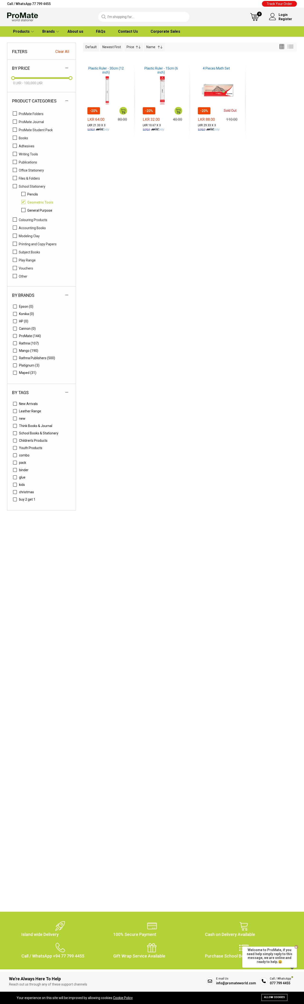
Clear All (62, 51)
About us (75, 31)
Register (285, 19)
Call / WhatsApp (29, 4)
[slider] (13, 78)
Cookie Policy (123, 998)
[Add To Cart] (123, 111)
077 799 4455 (280, 983)
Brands (48, 31)
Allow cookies (274, 997)
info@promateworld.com (236, 983)
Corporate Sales (165, 31)
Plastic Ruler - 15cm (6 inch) (161, 70)
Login (283, 15)
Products (21, 31)
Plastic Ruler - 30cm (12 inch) (106, 70)
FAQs (100, 31)
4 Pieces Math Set (216, 68)
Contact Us (128, 31)
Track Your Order (279, 4)
